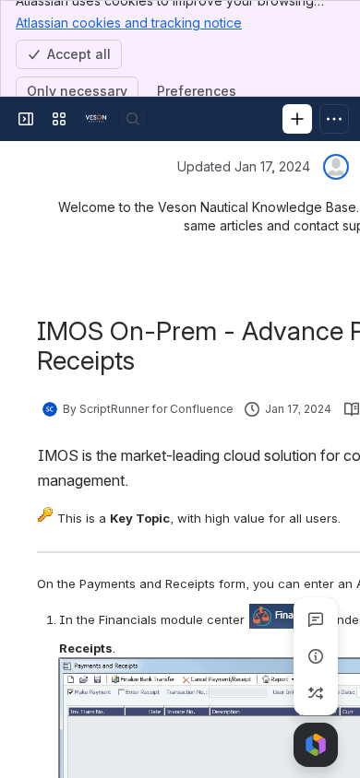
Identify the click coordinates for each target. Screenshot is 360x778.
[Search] (133, 119)
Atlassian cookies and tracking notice (129, 22)
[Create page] (315, 693)
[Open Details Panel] (315, 656)
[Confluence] (96, 119)
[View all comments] (315, 619)
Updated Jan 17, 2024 (243, 166)
